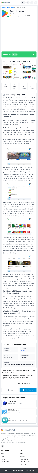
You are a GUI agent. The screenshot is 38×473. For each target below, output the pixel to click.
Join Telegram (29, 390)
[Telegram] (2, 446)
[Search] (28, 2)
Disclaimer (23, 456)
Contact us (23, 464)
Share (11, 390)
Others (12, 7)
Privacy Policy (24, 459)
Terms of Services (25, 461)
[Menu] (35, 2)
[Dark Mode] (31, 2)
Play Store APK (5, 461)
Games (3, 459)
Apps (7, 7)
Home (3, 7)
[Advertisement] (19, 34)
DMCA (21, 453)
